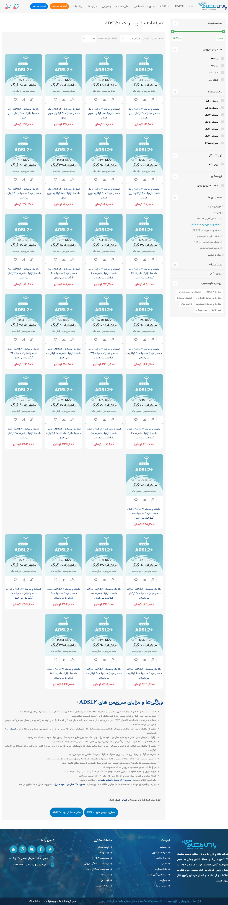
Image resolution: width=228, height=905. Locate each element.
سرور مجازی (201, 310)
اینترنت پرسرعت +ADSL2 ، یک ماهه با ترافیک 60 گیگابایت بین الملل (144, 193)
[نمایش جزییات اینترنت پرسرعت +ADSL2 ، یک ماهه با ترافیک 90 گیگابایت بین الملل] (104, 155)
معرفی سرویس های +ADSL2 (101, 812)
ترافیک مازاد (186, 304)
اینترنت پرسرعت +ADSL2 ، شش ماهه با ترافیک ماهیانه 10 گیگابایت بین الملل (63, 353)
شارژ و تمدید (102, 886)
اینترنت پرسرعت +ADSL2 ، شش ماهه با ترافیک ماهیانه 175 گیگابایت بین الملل (144, 513)
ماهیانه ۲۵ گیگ (211, 108)
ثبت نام (105, 880)
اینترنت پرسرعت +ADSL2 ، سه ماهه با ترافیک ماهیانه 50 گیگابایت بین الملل (64, 273)
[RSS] (13, 849)
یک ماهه (214, 58)
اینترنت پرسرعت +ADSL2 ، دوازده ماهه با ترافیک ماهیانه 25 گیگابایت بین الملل (104, 593)
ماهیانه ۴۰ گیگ (211, 115)
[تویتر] (50, 849)
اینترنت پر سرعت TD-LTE (208, 298)
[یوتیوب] (32, 849)
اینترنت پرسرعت (184, 298)
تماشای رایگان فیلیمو (156, 875)
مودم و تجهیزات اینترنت (209, 248)
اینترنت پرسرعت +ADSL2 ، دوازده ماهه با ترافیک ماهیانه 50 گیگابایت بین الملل (23, 593)
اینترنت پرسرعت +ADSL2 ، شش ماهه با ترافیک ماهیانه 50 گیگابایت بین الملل (104, 433)
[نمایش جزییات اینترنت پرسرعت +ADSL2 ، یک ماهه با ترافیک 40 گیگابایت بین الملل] (63, 75)
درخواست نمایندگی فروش (96, 864)
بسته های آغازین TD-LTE (208, 218)
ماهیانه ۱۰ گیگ (212, 101)
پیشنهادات (104, 853)
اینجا (66, 742)
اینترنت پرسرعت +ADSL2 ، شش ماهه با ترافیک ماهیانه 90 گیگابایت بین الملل (23, 433)
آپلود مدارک (103, 847)
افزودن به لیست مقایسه (144, 100)
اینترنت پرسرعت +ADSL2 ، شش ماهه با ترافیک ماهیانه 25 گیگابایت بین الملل (23, 353)
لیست (12, 729)
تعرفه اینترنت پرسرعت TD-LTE (206, 230)
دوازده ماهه (213, 80)
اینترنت (217, 212)
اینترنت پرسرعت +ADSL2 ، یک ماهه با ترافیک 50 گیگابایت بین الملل (23, 113)
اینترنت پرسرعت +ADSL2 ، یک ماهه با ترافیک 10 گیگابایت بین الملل (144, 113)
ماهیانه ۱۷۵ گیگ (211, 143)
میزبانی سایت (214, 206)
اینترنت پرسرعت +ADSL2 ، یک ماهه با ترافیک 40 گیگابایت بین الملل (64, 113)
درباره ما (163, 880)
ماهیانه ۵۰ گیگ (211, 122)
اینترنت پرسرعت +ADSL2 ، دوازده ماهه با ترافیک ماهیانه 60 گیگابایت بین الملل (144, 673)
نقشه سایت (161, 869)
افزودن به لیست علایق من (136, 100)
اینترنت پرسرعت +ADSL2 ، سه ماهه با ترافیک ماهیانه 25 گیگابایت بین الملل (144, 273)
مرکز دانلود (161, 858)
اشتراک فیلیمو (214, 255)
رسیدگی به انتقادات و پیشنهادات (60, 901)
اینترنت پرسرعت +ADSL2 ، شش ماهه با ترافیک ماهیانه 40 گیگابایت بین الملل (144, 433)
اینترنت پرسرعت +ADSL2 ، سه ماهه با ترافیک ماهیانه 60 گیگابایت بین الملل (23, 273)
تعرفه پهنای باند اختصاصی (208, 236)
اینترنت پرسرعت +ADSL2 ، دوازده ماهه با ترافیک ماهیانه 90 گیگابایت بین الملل (104, 673)
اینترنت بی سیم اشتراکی (189, 292)
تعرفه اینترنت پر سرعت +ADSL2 (205, 224)
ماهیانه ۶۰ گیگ (211, 129)
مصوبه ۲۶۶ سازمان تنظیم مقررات (114, 780)
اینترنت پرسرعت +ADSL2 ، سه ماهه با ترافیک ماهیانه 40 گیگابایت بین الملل (104, 273)
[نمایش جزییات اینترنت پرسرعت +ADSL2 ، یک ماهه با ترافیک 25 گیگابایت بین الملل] (104, 75)
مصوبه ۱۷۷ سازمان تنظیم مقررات (68, 784)
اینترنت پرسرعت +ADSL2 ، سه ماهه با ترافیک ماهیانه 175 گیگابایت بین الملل (104, 353)
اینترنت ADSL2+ (213, 292)
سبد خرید (8, 6)
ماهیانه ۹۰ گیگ (211, 136)
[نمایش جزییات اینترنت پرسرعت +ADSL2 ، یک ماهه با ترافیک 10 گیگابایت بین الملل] (144, 75)
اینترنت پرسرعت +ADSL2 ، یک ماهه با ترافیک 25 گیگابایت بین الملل (104, 113)
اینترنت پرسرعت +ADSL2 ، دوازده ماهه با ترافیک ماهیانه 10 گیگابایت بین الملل (144, 593)
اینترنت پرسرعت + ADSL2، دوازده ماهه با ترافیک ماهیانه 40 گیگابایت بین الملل (63, 593)
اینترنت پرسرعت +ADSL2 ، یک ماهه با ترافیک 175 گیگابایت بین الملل (63, 193)
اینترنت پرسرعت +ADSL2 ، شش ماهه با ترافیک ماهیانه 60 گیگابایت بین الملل (63, 433)
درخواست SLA (102, 858)
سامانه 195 (34, 901)
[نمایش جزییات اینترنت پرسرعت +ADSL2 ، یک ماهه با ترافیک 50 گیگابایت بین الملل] (23, 75)
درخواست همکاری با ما (98, 869)
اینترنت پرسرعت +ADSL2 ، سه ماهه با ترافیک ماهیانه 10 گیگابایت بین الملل (23, 193)
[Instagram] (23, 849)
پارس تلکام (213, 164)
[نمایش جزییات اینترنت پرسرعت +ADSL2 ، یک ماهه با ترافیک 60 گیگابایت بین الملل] (144, 155)
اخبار (164, 864)
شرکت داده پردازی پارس (207, 185)
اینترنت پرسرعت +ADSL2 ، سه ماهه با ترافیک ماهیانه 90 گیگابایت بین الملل (144, 353)
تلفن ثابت (216, 310)
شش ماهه (213, 72)
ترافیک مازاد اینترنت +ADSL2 (66, 812)
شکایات (105, 875)
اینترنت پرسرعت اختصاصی (208, 304)
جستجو (163, 847)
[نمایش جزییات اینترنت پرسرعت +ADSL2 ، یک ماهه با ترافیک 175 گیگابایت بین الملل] (63, 155)
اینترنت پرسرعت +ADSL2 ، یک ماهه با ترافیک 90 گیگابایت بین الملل (104, 193)
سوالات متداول (159, 853)
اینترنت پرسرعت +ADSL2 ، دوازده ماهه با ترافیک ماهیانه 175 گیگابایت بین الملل (63, 673)
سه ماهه (214, 66)
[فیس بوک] (41, 849)
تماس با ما (161, 886)
